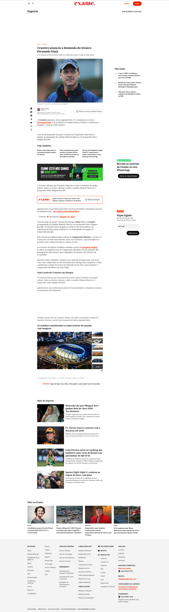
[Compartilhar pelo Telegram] (31, 119)
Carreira (30, 567)
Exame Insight (32, 577)
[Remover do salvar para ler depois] (31, 130)
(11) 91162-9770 (127, 571)
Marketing (48, 553)
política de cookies (54, 609)
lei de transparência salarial (86, 609)
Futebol (60, 378)
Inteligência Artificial (31, 582)
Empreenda (105, 583)
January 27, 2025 (67, 216)
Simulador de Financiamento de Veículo (64, 584)
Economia (30, 570)
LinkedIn (121, 553)
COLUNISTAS (31, 593)
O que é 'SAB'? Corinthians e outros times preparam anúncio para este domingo (129, 75)
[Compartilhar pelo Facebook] (31, 112)
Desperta (104, 565)
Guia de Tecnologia (65, 554)
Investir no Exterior (84, 572)
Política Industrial (84, 582)
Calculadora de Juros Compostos (66, 578)
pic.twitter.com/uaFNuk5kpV (66, 211)
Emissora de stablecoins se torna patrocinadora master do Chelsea (46, 152)
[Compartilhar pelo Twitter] (31, 123)
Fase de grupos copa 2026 (132, 12)
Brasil (29, 563)
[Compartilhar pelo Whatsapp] (31, 108)
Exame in (104, 558)
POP (46, 574)
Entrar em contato (124, 568)
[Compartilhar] (102, 371)
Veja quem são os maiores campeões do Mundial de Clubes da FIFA (129, 94)
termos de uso (42, 609)
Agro (102, 579)
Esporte (32, 11)
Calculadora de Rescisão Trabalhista (66, 572)
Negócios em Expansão (86, 598)
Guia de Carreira (64, 561)
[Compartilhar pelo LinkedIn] (31, 116)
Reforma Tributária (84, 550)
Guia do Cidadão (64, 550)
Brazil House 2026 (84, 554)
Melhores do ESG (84, 594)
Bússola (81, 561)
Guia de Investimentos (66, 558)
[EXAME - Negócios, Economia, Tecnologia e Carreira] (84, 3)
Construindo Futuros (85, 565)
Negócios (30, 590)
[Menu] (28, 3)
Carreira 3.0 (105, 562)
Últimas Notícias (33, 554)
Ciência (47, 571)
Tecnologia (48, 564)
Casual (47, 550)
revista (104, 550)
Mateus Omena (45, 108)
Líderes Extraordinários (86, 575)
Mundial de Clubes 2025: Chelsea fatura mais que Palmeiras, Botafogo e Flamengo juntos (129, 85)
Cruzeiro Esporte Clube (74, 378)
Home (38, 44)
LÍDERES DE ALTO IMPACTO (33, 559)
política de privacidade (68, 609)
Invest (29, 586)
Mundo (47, 546)
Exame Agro (49, 560)
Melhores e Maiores (84, 591)
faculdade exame (107, 546)
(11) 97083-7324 (127, 597)
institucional (31, 609)
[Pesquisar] (33, 3)
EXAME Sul (82, 558)
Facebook (121, 560)
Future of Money (50, 567)
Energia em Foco (84, 568)
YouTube (121, 550)
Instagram (121, 557)
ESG (28, 574)
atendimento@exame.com (127, 579)
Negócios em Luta (84, 579)
